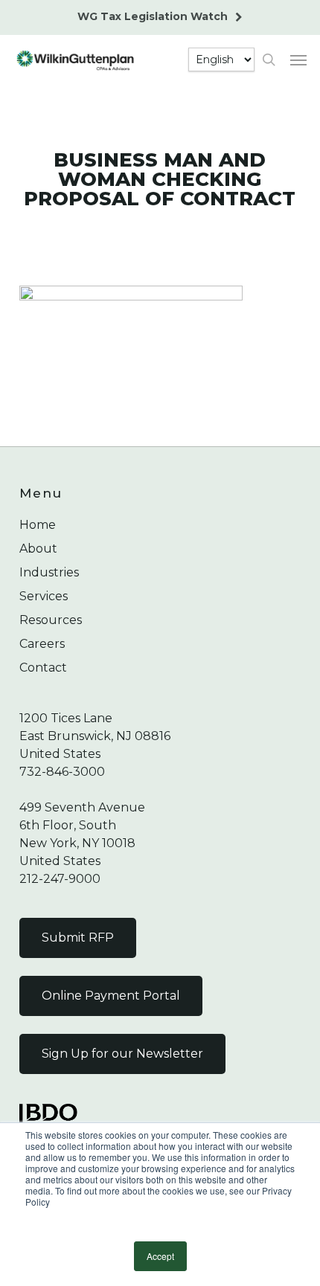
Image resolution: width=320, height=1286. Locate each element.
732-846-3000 (62, 772)
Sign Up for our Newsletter (122, 1054)
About (38, 548)
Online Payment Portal (111, 995)
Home (37, 525)
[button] (298, 59)
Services (43, 596)
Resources (50, 620)
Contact (43, 667)
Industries (49, 572)
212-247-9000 (59, 879)
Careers (42, 644)
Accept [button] (160, 1256)
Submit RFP (78, 937)
